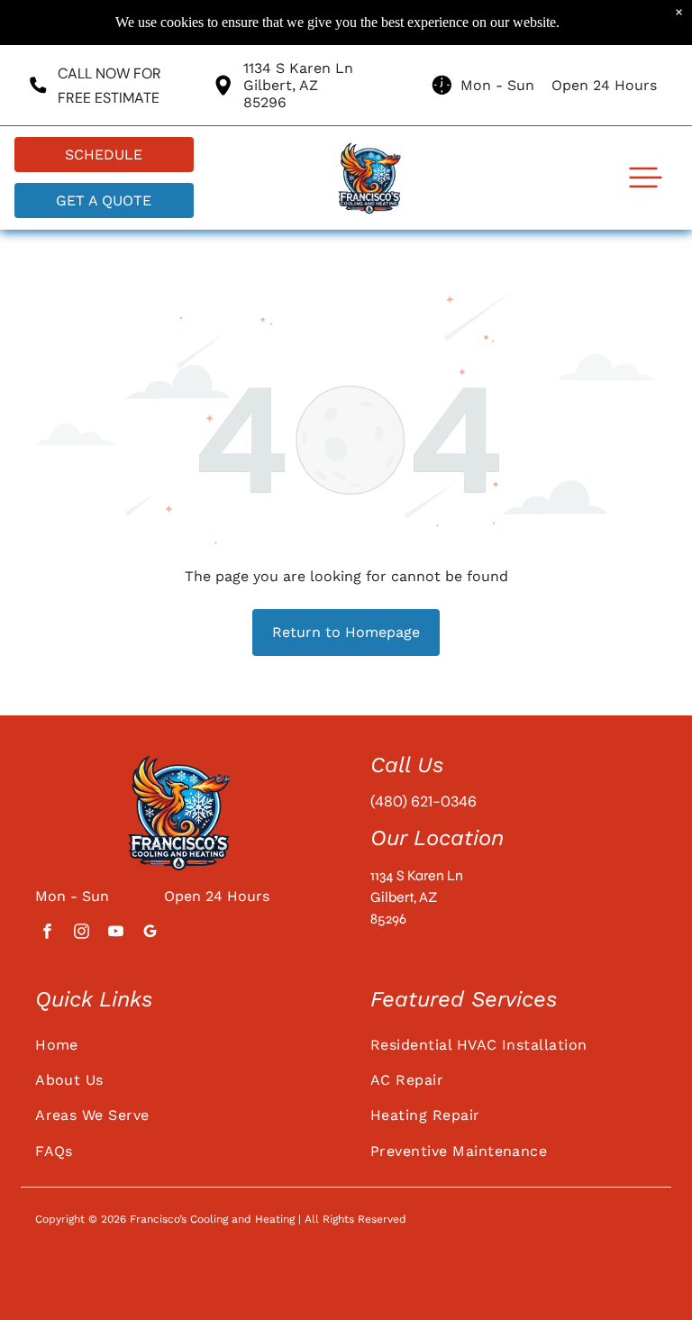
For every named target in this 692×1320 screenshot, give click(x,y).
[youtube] (115, 933)
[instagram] (81, 933)
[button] (645, 177)
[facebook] (47, 933)
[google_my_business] (149, 933)
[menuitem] (178, 1043)
